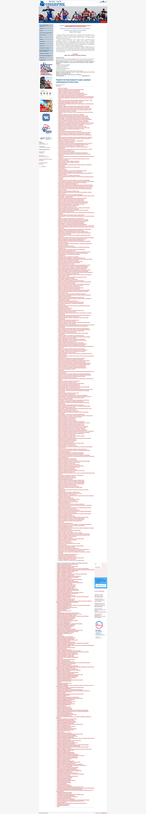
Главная (41, 21)
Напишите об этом (101, 585)
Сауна (71, 21)
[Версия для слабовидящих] (103, 1)
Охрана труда (42, 59)
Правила (41, 39)
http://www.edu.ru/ (98, 601)
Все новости (58, 85)
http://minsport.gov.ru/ (99, 596)
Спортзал (41, 28)
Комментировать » (86, 75)
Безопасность (42, 57)
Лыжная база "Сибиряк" (44, 53)
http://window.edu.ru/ (98, 606)
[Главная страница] (52, 5)
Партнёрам (103, 21)
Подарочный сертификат (45, 47)
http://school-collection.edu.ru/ (100, 611)
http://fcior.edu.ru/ (98, 617)
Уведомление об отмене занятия (86, 21)
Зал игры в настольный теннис (46, 32)
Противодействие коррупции (45, 55)
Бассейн (41, 30)
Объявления (66, 21)
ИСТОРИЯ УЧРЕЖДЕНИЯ (99, 591)
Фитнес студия (43, 35)
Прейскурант (42, 43)
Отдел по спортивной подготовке (44, 26)
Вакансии (76, 21)
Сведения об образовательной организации (53, 21)
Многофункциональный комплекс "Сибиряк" (44, 51)
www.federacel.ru (104, 812)
